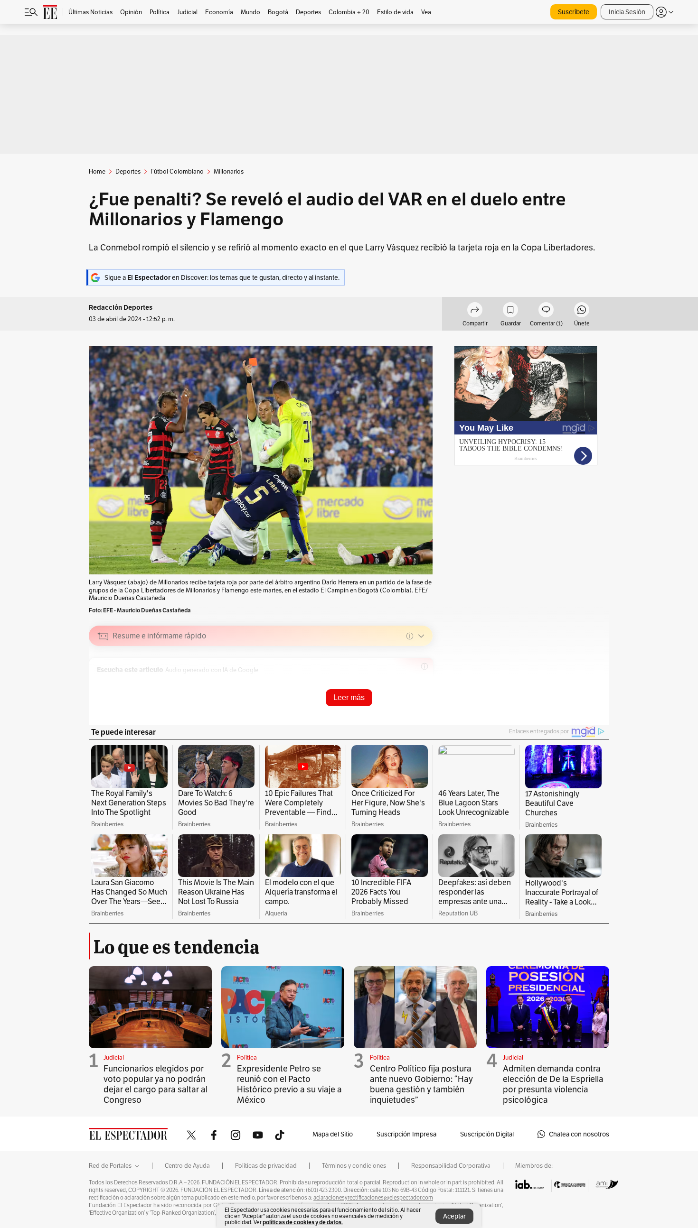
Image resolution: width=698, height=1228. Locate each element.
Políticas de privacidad (266, 1166)
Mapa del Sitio (332, 1134)
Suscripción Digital (487, 1134)
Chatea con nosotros (579, 1134)
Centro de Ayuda (187, 1166)
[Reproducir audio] (103, 683)
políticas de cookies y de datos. (303, 1222)
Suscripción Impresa (406, 1134)
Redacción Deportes (120, 308)
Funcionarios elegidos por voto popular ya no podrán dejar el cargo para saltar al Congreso (156, 1084)
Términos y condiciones (354, 1166)
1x (402, 682)
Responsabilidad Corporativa (450, 1166)
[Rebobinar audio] (373, 683)
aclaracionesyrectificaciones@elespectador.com (373, 1197)
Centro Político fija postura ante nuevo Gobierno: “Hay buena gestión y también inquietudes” (421, 1084)
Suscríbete (573, 12)
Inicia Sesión (627, 12)
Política (247, 1057)
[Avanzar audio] (388, 683)
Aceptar (454, 1216)
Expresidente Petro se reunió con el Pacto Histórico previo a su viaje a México (289, 1084)
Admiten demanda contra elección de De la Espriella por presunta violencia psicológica (553, 1084)
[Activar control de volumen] (417, 683)
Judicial (114, 1057)
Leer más (349, 697)
